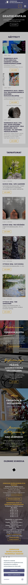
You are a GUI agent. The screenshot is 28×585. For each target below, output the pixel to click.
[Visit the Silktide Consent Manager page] (22, 579)
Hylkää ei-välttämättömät (14, 574)
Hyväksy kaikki (14, 570)
